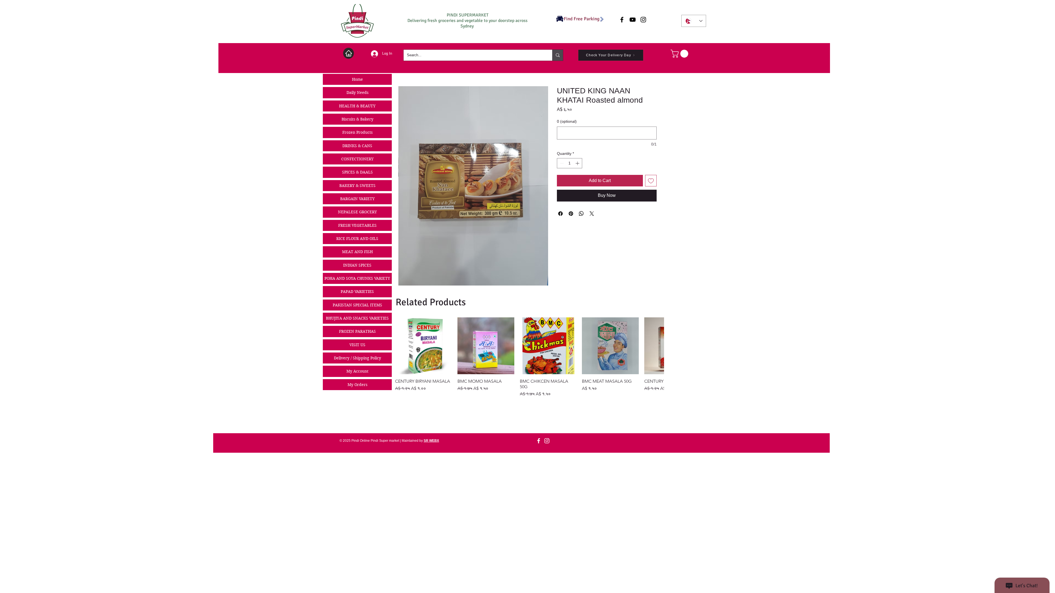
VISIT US (357, 344)
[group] (529, 357)
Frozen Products (357, 132)
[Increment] (577, 163)
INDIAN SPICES (357, 265)
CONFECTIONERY (357, 158)
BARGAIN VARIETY (357, 198)
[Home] (348, 53)
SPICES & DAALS (357, 172)
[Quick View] (423, 345)
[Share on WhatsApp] (581, 213)
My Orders (357, 384)
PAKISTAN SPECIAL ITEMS (357, 305)
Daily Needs (357, 92)
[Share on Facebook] (560, 213)
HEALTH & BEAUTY (357, 106)
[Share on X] (591, 213)
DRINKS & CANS (357, 145)
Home (357, 79)
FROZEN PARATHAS (357, 331)
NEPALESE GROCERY (357, 211)
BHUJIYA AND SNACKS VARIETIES (357, 318)
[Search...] (557, 55)
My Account (357, 371)
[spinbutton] (569, 163)
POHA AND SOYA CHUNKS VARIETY (357, 278)
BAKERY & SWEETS (357, 185)
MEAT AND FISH (357, 251)
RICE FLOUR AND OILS (357, 238)
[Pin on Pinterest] (571, 213)
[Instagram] (546, 440)
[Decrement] (561, 163)
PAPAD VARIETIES (357, 291)
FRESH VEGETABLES (357, 225)
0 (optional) (567, 121)
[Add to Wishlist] (651, 180)
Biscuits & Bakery (357, 119)
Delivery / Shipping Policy (357, 358)
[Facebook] (538, 440)
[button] (680, 54)
